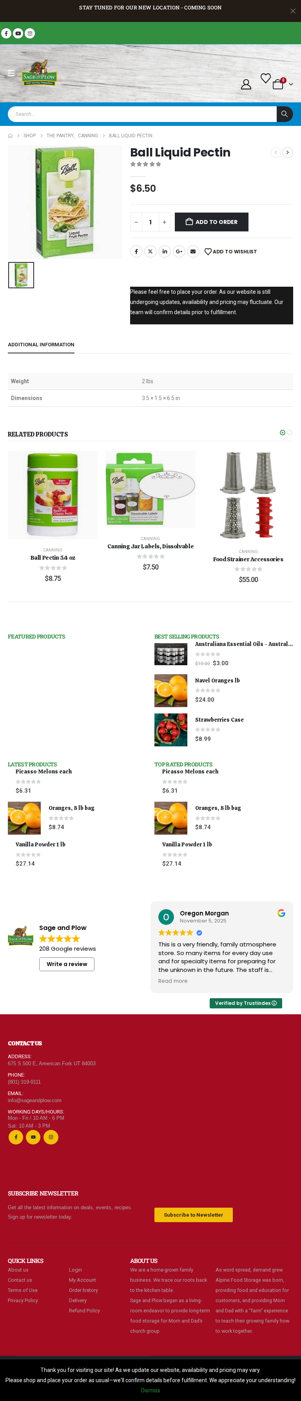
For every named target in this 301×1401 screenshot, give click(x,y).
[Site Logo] (39, 73)
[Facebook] (6, 33)
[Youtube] (18, 33)
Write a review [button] (67, 964)
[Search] (285, 114)
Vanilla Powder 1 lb (40, 844)
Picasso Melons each (44, 771)
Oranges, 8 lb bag (71, 807)
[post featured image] (170, 654)
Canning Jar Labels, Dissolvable (150, 546)
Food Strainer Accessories (248, 559)
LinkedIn (164, 251)
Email (193, 251)
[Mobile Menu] (14, 73)
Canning (52, 550)
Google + (179, 251)
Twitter (150, 251)
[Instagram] (30, 33)
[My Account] (246, 84)
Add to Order (216, 222)
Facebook (136, 251)
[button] (282, 432)
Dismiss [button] (150, 1390)
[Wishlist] (266, 78)
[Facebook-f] (16, 1137)
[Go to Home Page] (10, 136)
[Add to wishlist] (85, 462)
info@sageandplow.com (35, 1100)
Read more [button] (173, 981)
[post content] (53, 495)
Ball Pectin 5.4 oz (53, 558)
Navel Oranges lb (217, 680)
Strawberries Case (219, 719)
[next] (287, 152)
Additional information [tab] (41, 345)
